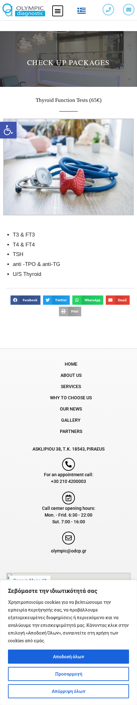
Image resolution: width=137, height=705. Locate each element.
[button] (57, 10)
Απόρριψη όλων (68, 691)
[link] (8, 130)
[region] (68, 642)
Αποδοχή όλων (68, 656)
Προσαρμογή (68, 674)
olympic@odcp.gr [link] (68, 550)
